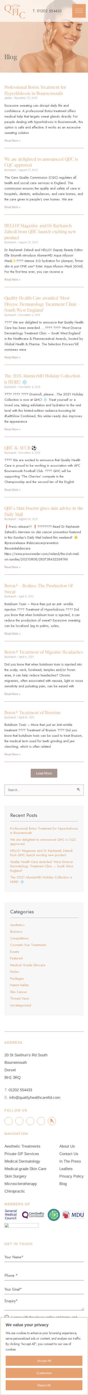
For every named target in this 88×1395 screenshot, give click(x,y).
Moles (14, 971)
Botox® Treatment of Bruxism (33, 712)
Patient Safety (19, 985)
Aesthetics (17, 924)
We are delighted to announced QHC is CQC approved (41, 162)
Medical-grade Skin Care (25, 1169)
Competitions (19, 938)
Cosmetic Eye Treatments (28, 944)
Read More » (13, 140)
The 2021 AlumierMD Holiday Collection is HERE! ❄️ (42, 379)
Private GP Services (22, 1154)
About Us (67, 1146)
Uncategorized (20, 1005)
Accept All (44, 1361)
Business (16, 931)
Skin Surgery (15, 1176)
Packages (17, 978)
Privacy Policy (71, 1176)
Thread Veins (19, 998)
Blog (63, 1184)
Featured (16, 958)
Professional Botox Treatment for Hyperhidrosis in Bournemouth (35, 90)
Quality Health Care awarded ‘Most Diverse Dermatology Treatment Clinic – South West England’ (42, 304)
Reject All (44, 1385)
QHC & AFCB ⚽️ (21, 448)
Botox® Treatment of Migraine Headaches (44, 652)
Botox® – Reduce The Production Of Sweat (39, 588)
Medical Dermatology (22, 1161)
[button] (79, 11)
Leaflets (66, 1169)
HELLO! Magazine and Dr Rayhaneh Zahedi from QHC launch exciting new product (40, 231)
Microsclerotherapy (21, 1184)
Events (14, 951)
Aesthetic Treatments (22, 1146)
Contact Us (68, 1154)
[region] (44, 1356)
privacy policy (45, 1317)
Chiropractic (15, 1191)
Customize (44, 1373)
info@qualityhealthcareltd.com (34, 1097)
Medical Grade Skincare (27, 965)
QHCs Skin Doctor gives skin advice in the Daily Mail (44, 511)
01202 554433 (49, 11)
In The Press (70, 1161)
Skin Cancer (18, 991)
